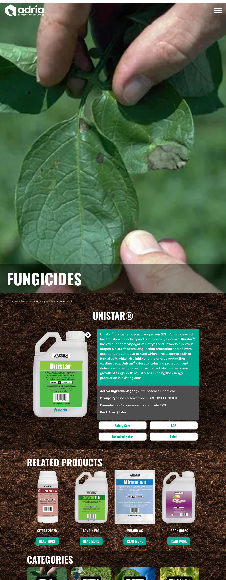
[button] (218, 10)
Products (28, 301)
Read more (47, 541)
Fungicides (47, 301)
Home (13, 301)
